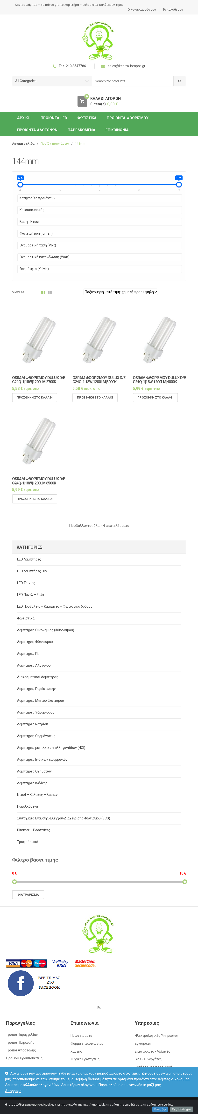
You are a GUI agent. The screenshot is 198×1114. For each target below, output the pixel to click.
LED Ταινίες (26, 583)
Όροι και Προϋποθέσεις (24, 1058)
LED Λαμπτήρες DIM (32, 571)
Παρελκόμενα (81, 130)
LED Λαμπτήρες (29, 559)
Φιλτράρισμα (28, 894)
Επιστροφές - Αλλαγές (152, 1051)
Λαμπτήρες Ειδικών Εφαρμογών (42, 759)
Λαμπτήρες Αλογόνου (34, 665)
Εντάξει (160, 1109)
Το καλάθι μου (173, 9)
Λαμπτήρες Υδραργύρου (36, 712)
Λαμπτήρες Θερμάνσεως (36, 736)
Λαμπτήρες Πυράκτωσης (36, 689)
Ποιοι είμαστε (81, 1035)
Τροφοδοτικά (27, 842)
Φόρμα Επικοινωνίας (87, 1043)
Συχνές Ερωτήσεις (85, 1059)
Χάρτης (76, 1051)
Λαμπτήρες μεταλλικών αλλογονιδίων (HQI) (51, 748)
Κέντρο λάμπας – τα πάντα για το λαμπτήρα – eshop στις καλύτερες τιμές (69, 4)
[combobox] (133, 81)
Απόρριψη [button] (13, 1091)
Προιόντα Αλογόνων (37, 130)
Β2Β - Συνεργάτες (148, 1059)
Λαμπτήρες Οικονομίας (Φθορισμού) (45, 630)
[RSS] (99, 1007)
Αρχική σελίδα (23, 143)
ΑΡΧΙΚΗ (23, 118)
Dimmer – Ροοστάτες (33, 830)
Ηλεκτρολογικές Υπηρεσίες (156, 1035)
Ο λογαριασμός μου (142, 9)
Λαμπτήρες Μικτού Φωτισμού (40, 700)
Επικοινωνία (117, 130)
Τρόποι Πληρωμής (20, 1042)
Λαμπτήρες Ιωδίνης (32, 783)
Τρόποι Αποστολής (21, 1050)
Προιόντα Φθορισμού (127, 118)
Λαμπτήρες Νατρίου (32, 724)
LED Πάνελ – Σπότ (30, 595)
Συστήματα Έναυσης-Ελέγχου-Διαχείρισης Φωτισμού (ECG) (63, 818)
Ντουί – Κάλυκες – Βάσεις (37, 795)
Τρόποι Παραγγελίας (22, 1035)
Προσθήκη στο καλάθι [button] (35, 397)
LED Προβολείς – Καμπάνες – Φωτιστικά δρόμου (54, 606)
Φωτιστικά (87, 118)
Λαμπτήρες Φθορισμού (35, 642)
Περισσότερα (181, 1109)
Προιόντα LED (54, 118)
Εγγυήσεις (143, 1043)
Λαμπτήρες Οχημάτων (34, 771)
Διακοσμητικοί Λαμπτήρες (37, 677)
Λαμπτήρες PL (28, 654)
